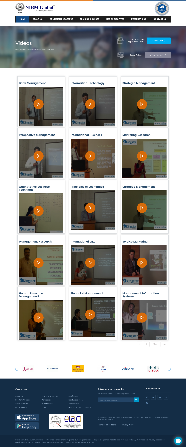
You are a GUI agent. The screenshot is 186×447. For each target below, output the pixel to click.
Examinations (138, 19)
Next (155, 344)
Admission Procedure (61, 19)
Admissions (46, 400)
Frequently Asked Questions (79, 407)
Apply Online (156, 55)
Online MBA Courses (50, 396)
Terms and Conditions (107, 425)
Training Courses (89, 19)
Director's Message (22, 400)
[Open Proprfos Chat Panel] (178, 441)
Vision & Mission (21, 403)
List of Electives (115, 19)
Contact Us (159, 19)
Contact (45, 407)
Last (164, 344)
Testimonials (73, 403)
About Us (37, 19)
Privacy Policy (127, 425)
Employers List (21, 407)
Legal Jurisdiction (75, 400)
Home (22, 19)
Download (157, 40)
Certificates (72, 396)
